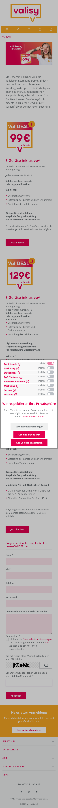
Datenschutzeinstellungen (29, 426)
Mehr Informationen (33, 416)
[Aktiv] (50, 363)
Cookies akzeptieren (29, 434)
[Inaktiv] (50, 367)
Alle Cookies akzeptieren (29, 442)
